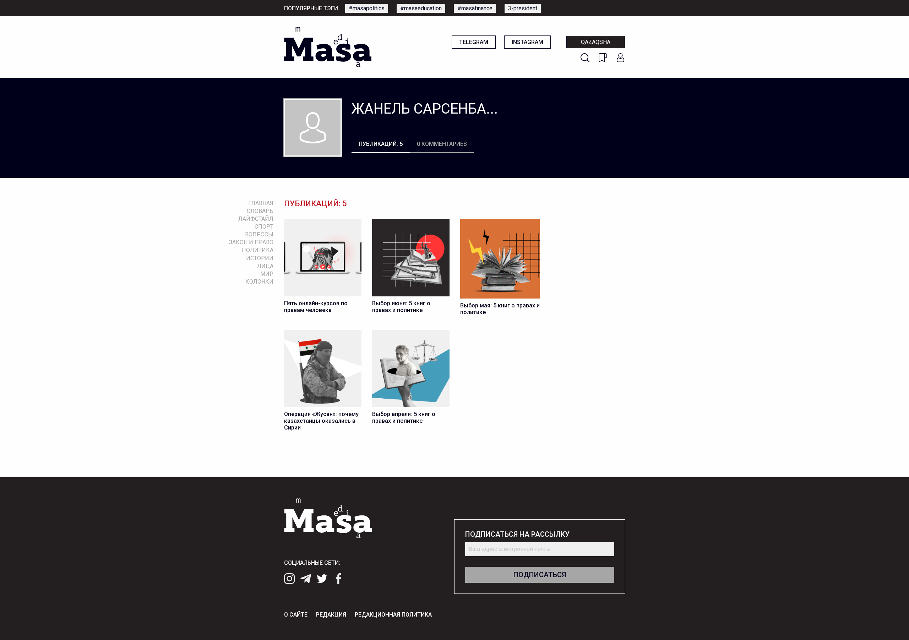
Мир (266, 273)
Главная (260, 203)
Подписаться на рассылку (517, 534)
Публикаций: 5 (381, 144)
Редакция (331, 614)
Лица (265, 266)
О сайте (295, 614)
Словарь (260, 211)
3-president (522, 8)
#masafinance (474, 8)
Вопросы (259, 234)
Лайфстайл (255, 218)
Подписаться (539, 574)
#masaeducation (421, 8)
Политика (257, 250)
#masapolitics (367, 8)
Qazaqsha (595, 42)
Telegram (473, 42)
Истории (259, 258)
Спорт (264, 226)
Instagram (527, 42)
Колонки (259, 281)
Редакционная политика (393, 614)
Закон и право (251, 242)
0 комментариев (442, 144)
